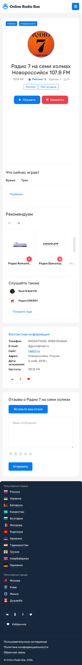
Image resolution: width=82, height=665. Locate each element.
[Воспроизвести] (29, 259)
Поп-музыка (48, 87)
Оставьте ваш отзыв (28, 409)
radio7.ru (34, 351)
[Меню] (75, 6)
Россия (30, 87)
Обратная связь (14, 652)
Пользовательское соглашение (25, 641)
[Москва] (6, 581)
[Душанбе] (6, 601)
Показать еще (22, 311)
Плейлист (16, 194)
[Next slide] (18, 223)
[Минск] (6, 594)
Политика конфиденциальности (26, 647)
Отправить (20, 466)
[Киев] (6, 587)
